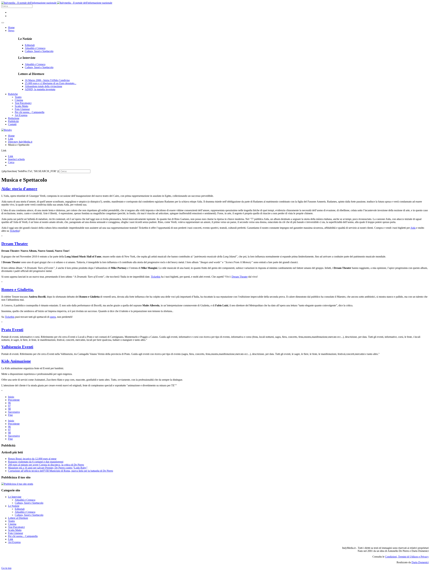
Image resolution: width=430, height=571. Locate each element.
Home (11, 135)
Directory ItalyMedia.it (20, 141)
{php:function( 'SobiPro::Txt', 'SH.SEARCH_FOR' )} (30, 171)
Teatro (11, 521)
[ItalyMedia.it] (56, 2)
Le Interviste (14, 496)
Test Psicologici (16, 527)
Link (10, 138)
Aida (413, 227)
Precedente (14, 399)
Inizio (11, 396)
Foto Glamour (15, 533)
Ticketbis (14, 230)
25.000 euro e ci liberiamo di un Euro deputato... (50, 83)
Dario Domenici (420, 562)
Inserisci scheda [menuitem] (16, 159)
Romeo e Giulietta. (17, 289)
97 (9, 405)
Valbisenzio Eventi (17, 347)
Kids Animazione (16, 361)
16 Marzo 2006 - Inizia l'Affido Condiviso (47, 80)
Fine (10, 415)
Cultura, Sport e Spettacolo (39, 51)
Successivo (14, 412)
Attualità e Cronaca (35, 48)
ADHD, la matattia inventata (40, 89)
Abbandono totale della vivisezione (43, 86)
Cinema (12, 524)
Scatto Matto (15, 530)
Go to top (6, 568)
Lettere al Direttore (18, 518)
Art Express (14, 542)
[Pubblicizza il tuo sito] (17, 483)
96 (9, 402)
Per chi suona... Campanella (23, 536)
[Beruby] (6, 130)
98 (9, 408)
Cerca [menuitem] (11, 162)
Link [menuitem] (10, 156)
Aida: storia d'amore (19, 189)
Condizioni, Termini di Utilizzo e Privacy (407, 556)
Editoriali (30, 45)
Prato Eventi (12, 330)
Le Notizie (13, 505)
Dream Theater (14, 243)
